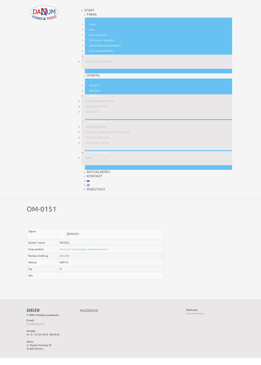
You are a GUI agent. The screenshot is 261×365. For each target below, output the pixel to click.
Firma (92, 14)
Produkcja (95, 96)
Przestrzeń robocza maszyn (105, 46)
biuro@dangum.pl (36, 324)
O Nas (92, 24)
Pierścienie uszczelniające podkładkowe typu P (84, 249)
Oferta (93, 75)
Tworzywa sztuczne (97, 106)
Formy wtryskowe (96, 127)
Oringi (89, 158)
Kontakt (94, 176)
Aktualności (98, 172)
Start (89, 10)
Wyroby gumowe (98, 153)
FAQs (91, 30)
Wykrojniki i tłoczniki (98, 143)
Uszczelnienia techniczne (100, 101)
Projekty (94, 85)
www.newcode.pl (194, 313)
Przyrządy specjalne (97, 137)
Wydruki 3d (92, 112)
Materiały (94, 91)
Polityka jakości (98, 35)
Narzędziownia (97, 122)
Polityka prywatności (101, 51)
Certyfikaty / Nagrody (101, 40)
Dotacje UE (95, 56)
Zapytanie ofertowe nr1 (99, 61)
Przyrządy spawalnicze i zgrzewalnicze (108, 132)
